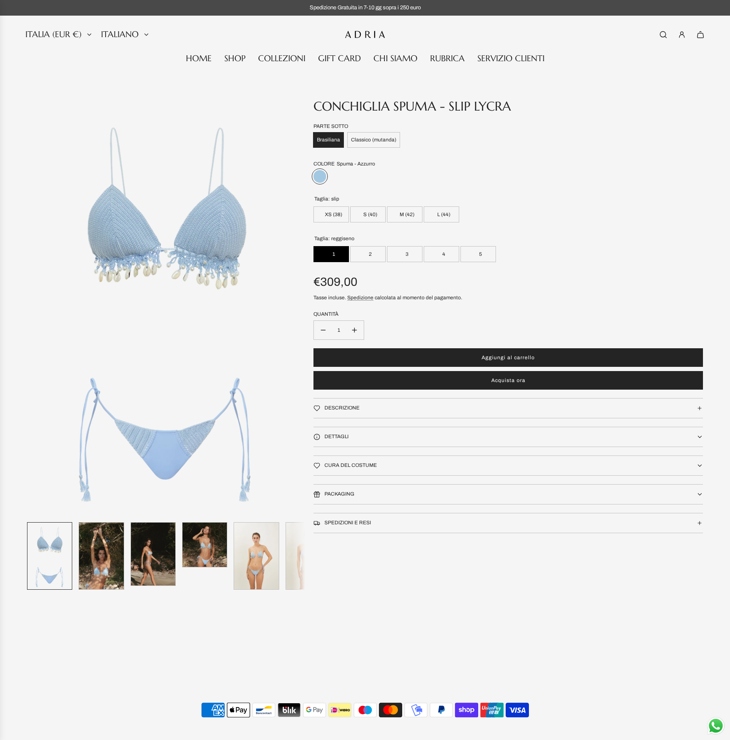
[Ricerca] (663, 34)
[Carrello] (700, 34)
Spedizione (360, 298)
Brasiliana (328, 140)
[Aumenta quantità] (354, 330)
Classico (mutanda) (373, 140)
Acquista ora (508, 380)
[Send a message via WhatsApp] (716, 726)
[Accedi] (682, 34)
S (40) (369, 214)
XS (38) (333, 214)
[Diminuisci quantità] (323, 330)
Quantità (325, 314)
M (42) (406, 214)
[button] (34, 307)
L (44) (443, 214)
